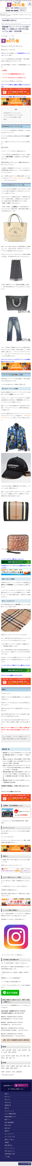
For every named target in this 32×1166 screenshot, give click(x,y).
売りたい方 (7, 1096)
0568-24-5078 (20, 1013)
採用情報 (7, 1142)
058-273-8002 (19, 1018)
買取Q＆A (7, 1131)
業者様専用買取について (10, 1116)
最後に (5, 119)
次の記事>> (11, 1075)
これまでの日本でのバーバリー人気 (12, 115)
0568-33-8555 (24, 1030)
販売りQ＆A (7, 1128)
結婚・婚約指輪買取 (9, 1122)
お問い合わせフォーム (10, 1151)
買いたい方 (7, 1099)
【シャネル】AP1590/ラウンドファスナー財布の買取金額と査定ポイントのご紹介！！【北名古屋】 (17, 755)
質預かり (7, 1093)
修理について (8, 1119)
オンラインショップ (9, 1111)
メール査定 (7, 1156)
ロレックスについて (9, 1133)
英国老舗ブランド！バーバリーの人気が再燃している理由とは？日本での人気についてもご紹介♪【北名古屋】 (16, 15)
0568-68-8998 (12, 10)
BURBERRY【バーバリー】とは (12, 113)
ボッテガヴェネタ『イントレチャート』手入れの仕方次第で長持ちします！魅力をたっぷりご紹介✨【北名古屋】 (17, 767)
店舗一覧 (7, 1108)
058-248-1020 (17, 1024)
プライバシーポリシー (10, 1148)
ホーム (1, 13)
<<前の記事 (4, 1075)
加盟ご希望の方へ (9, 1145)
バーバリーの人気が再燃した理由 (12, 117)
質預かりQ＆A (8, 1125)
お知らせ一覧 (8, 1102)
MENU (29, 4)
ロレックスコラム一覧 (10, 1136)
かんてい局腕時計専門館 (10, 1113)
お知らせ (5, 13)
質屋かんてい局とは (9, 1139)
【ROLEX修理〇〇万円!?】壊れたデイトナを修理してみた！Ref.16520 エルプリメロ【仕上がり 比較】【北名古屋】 (16, 761)
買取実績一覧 (8, 1105)
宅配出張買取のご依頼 (10, 1153)
